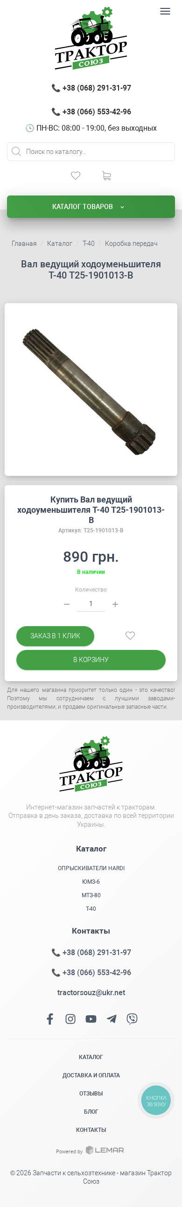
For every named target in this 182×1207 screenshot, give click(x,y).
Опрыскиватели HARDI (91, 868)
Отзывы (91, 1093)
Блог (91, 1112)
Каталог (59, 243)
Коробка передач (131, 243)
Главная (24, 243)
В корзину (91, 659)
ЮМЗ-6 (91, 882)
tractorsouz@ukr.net (91, 992)
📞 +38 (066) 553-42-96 (91, 111)
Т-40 (89, 243)
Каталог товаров (83, 206)
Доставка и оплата (91, 1075)
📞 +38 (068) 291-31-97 (91, 88)
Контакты (91, 1130)
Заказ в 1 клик (55, 636)
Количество (91, 589)
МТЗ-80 (91, 895)
